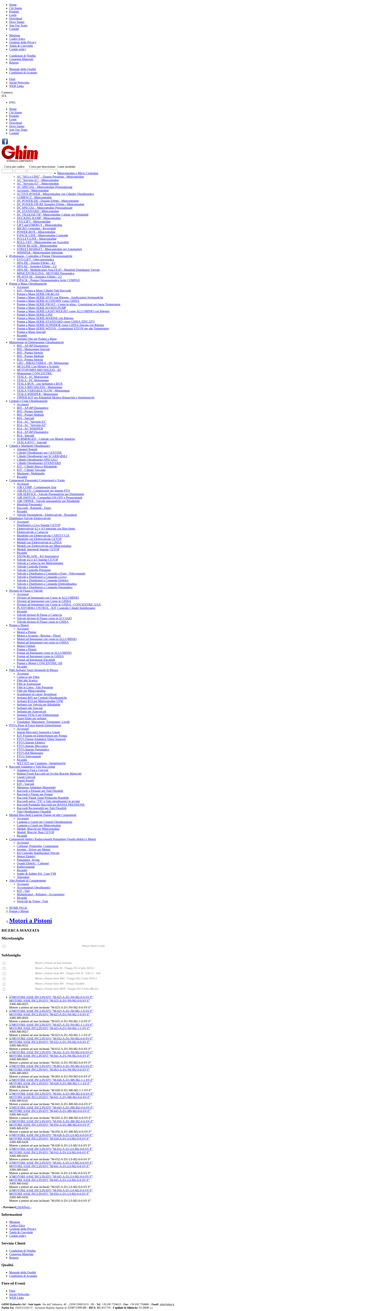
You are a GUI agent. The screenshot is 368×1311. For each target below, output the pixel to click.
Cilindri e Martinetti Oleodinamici (29, 445)
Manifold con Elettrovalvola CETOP (39, 539)
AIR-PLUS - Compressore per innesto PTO (43, 490)
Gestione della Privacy (22, 42)
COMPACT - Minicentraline (34, 197)
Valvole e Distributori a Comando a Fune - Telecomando (51, 573)
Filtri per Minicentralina (31, 690)
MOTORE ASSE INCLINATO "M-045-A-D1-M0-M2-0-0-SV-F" (50, 1111)
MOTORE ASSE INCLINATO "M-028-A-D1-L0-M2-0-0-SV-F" (49, 1138)
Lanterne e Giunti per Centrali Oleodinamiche (44, 822)
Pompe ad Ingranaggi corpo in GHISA (40, 656)
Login (12, 15)
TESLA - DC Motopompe (33, 380)
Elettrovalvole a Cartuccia (32, 532)
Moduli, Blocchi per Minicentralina (38, 828)
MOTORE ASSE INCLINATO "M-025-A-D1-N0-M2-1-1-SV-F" (49, 1028)
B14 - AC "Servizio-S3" (31, 425)
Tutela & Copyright (21, 45)
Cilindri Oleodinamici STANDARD (39, 463)
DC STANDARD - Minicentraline (38, 211)
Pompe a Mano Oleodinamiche (28, 283)
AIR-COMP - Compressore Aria (36, 487)
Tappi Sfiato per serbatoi (31, 718)
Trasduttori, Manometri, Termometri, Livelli (43, 721)
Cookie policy (17, 49)
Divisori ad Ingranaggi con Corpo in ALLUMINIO (48, 597)
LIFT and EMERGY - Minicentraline (39, 225)
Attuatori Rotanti (27, 449)
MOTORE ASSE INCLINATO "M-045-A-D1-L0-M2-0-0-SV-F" (49, 1180)
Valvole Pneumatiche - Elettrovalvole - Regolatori (47, 514)
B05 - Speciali (25, 418)
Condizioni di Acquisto (23, 72)
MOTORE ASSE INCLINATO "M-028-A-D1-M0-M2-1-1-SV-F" (50, 1083)
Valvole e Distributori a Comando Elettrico (42, 580)
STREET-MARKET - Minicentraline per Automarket (49, 249)
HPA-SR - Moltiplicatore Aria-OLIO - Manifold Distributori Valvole (58, 269)
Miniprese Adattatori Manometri (36, 787)
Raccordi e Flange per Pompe (35, 794)
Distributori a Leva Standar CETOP (38, 525)
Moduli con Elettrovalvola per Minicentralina (44, 545)
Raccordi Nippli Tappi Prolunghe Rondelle (43, 797)
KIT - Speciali (25, 784)
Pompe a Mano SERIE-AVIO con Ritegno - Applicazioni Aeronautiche (60, 297)
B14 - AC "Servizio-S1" (31, 421)
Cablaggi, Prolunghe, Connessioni (37, 846)
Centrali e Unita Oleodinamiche (28, 401)
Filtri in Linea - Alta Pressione (35, 687)
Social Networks (19, 82)
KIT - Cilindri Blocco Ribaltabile (37, 466)
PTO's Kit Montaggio (30, 753)
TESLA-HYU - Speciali (32, 442)
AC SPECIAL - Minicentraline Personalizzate (44, 187)
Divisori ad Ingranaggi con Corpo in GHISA (44, 601)
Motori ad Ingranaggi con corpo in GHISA (43, 642)
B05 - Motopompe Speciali (33, 349)
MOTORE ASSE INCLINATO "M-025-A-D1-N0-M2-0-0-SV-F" (49, 1000)
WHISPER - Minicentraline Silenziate (40, 252)
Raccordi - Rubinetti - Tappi (34, 508)
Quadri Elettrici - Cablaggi (33, 863)
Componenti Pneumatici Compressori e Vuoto (37, 480)
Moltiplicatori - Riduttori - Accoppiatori (40, 894)
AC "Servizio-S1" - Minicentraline (38, 180)
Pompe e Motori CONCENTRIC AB (39, 663)
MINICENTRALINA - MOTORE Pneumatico (45, 273)
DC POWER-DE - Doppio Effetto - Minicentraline (48, 200)
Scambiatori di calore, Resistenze (37, 694)
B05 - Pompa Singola (30, 352)
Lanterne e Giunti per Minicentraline (39, 825)
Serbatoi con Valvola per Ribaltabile (38, 704)
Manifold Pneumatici (29, 504)
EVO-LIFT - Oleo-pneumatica (35, 259)
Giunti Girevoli (26, 777)
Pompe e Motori (19, 625)
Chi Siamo (15, 8)
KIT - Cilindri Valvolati (31, 470)
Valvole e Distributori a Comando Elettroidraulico (47, 583)
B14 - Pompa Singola (30, 359)
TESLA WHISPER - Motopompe (37, 394)
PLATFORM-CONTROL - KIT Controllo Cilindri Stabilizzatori (56, 608)
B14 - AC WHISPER (30, 428)
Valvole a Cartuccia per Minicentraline (40, 563)
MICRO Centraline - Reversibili (36, 228)
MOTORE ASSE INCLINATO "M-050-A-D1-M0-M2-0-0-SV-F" (50, 1124)
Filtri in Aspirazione (29, 684)
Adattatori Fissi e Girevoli (32, 770)
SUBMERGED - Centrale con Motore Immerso (46, 439)
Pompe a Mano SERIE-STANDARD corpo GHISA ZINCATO (56, 321)
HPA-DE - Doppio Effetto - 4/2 (36, 263)
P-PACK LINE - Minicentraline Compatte (42, 235)
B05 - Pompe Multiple (30, 356)
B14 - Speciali (25, 435)
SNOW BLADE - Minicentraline (37, 245)
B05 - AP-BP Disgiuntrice (32, 345)
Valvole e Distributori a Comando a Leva (42, 577)
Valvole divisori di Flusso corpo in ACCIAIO (44, 618)
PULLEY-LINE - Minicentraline (37, 238)
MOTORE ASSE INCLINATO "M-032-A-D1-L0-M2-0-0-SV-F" (49, 1152)
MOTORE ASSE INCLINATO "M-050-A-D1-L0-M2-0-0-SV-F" (49, 1193)
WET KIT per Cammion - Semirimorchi (41, 763)
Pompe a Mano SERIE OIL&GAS (38, 294)
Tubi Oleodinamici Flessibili (34, 811)
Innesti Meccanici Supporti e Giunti (38, 732)
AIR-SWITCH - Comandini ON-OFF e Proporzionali (49, 497)
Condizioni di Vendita (22, 55)
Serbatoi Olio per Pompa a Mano (37, 338)
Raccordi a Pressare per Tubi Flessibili (40, 790)
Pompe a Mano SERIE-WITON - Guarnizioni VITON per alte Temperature (63, 328)
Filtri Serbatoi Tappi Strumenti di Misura (33, 670)
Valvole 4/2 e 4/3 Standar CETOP (37, 559)
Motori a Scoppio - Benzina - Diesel (39, 635)
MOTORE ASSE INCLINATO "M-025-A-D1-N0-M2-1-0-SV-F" (49, 1014)
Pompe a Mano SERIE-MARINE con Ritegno (45, 318)
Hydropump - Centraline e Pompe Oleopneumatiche (40, 256)
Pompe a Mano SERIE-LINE (35, 314)
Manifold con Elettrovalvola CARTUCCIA (43, 535)
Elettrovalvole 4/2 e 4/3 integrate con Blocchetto (46, 528)
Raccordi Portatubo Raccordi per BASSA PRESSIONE (51, 804)
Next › (27, 1207)
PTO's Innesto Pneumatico (33, 749)
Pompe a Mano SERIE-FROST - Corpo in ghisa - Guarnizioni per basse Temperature (68, 304)
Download (15, 18)
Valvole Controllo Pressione (34, 570)
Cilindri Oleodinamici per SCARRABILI (42, 456)
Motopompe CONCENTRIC (35, 373)
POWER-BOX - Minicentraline (36, 231)
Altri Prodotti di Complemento (27, 880)
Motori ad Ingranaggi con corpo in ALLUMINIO (47, 639)
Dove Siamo (16, 22)
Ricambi (22, 335)
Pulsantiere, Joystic (28, 859)
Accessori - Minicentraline (33, 190)
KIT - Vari (23, 891)
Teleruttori (23, 877)
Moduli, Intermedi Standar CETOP (38, 549)
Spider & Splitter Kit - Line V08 (36, 873)
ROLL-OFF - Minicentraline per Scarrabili (43, 242)
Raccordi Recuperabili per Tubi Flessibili (41, 808)
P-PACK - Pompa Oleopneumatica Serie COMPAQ (48, 280)
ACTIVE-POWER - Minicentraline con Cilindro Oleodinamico (55, 194)
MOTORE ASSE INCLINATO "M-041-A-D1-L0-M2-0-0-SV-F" (49, 1166)
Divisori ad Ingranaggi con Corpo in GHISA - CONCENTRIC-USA (59, 604)
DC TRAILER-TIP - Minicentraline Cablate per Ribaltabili (52, 214)
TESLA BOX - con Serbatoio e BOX (40, 383)
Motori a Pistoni (26, 632)
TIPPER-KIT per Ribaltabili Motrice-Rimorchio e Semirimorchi (55, 397)
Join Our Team (18, 25)
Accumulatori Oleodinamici (33, 887)
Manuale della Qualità (22, 69)
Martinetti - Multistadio (31, 473)
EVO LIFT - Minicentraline (34, 221)
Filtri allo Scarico (27, 680)
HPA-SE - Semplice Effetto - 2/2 (37, 266)
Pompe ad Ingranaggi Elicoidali (36, 659)
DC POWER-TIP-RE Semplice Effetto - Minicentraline (50, 204)
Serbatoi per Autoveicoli (31, 711)
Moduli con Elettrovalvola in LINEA (39, 542)
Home (13, 4)
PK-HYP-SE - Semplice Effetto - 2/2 (39, 276)
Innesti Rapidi (25, 780)
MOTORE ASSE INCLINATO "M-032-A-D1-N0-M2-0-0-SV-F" (49, 1042)
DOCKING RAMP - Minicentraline (39, 218)
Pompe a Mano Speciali (31, 332)
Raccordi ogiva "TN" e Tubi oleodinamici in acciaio (48, 801)
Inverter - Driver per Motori (33, 849)
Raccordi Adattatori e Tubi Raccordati (32, 766)
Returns (14, 62)
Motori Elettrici (26, 856)
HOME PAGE (18, 907)
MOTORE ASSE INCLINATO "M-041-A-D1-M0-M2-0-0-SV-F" (50, 1097)
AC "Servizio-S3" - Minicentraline (38, 183)
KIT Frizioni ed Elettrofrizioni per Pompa (42, 735)
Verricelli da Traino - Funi (32, 901)
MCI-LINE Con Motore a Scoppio (38, 366)
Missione (14, 35)
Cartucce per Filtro (28, 677)
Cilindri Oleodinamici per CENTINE (39, 452)
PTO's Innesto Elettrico (31, 742)
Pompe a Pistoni (26, 649)
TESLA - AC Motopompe (33, 376)
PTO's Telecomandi (29, 756)
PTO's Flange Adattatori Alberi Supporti (41, 739)
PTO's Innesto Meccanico (32, 746)
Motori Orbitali (26, 646)
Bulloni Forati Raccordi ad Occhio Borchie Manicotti (49, 773)
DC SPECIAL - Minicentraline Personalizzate (44, 207)
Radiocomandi (25, 866)
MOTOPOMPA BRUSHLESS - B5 (39, 370)
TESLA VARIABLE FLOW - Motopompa (43, 390)
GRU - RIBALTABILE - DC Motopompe (43, 363)
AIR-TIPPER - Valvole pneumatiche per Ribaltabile (48, 501)
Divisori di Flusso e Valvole (26, 590)
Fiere (12, 79)
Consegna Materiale (21, 59)
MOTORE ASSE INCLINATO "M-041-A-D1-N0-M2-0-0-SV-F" (49, 1055)
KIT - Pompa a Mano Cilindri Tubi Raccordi (44, 290)
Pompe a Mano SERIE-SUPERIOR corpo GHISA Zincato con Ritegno (60, 325)
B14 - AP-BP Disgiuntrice (32, 432)
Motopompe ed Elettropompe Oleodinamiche (36, 342)
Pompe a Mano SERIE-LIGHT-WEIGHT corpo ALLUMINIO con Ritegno (63, 311)
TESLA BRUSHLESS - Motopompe (39, 387)
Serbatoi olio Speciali (30, 708)
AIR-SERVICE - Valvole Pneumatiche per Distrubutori (50, 494)
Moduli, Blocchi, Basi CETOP (35, 832)
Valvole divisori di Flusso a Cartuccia (39, 614)
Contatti (14, 28)
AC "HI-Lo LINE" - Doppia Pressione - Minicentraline (50, 176)
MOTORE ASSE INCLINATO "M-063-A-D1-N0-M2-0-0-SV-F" (49, 1069)
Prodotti (14, 11)
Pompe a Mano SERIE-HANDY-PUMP (41, 307)
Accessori (23, 287)
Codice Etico (17, 38)
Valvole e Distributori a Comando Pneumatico (44, 587)
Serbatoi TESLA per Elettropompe (38, 715)
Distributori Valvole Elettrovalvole (30, 518)
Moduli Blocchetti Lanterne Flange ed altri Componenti (42, 815)
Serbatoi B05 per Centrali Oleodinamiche (42, 697)
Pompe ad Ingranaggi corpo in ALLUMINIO (44, 652)
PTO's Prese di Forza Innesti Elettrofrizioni (35, 725)
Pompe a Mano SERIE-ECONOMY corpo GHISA (48, 300)
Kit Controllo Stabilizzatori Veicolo (38, 853)
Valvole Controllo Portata (32, 566)
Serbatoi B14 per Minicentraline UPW (40, 701)
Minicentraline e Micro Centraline (78, 173)
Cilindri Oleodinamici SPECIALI (37, 459)
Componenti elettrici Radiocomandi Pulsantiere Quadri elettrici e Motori (52, 839)
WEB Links (16, 86)
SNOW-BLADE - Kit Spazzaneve (38, 556)
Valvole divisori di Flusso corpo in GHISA (43, 621)
